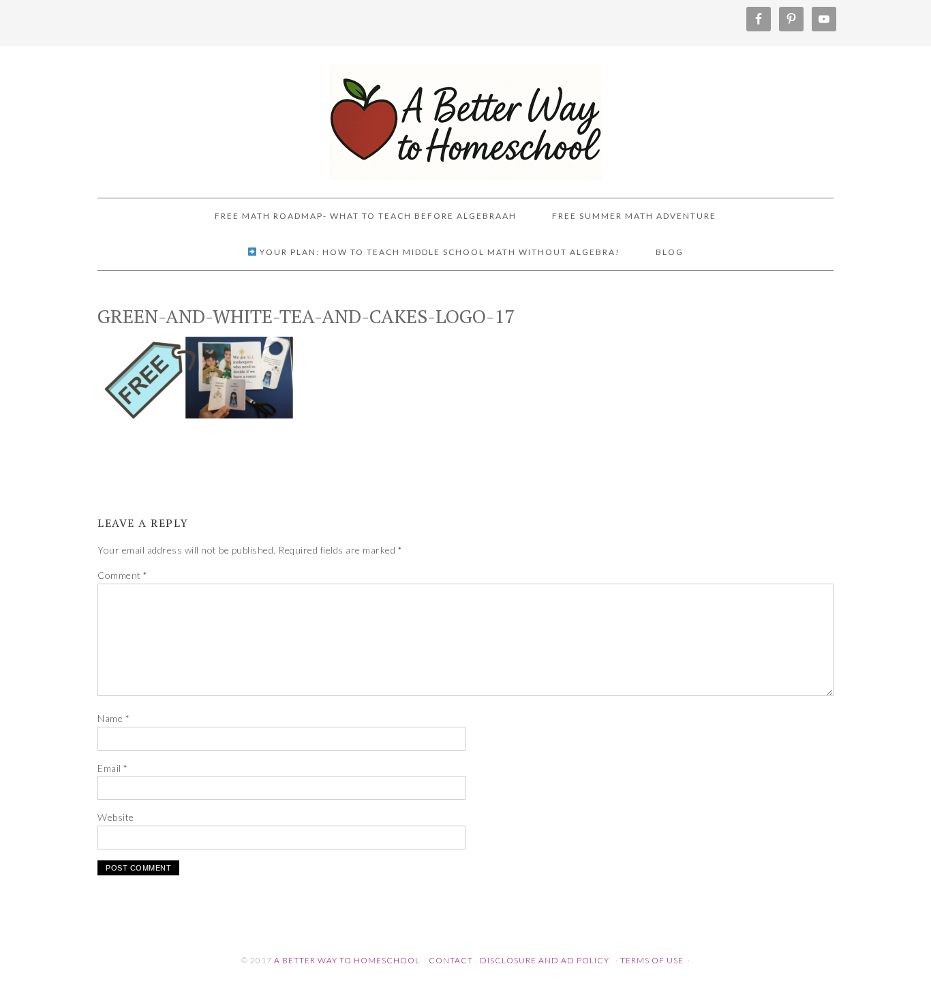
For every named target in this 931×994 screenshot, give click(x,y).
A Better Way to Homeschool (465, 116)
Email (112, 768)
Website (115, 817)
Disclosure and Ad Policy (544, 960)
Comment (122, 575)
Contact (451, 960)
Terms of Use (652, 960)
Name (113, 718)
